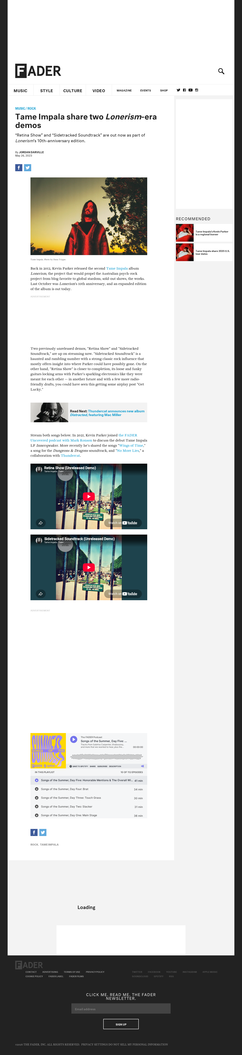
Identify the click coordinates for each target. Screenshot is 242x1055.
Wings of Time (131, 445)
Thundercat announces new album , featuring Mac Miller (107, 412)
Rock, (34, 844)
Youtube (171, 971)
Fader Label (56, 976)
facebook (184, 90)
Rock (31, 107)
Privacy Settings (94, 1044)
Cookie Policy (34, 976)
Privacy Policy (95, 971)
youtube (190, 90)
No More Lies (128, 451)
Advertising (50, 971)
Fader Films (76, 976)
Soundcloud (140, 976)
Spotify (158, 976)
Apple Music (210, 971)
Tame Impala (117, 268)
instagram (196, 90)
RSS (171, 976)
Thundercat (70, 456)
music (20, 107)
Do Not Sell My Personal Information (138, 1044)
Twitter (178, 90)
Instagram (190, 971)
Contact (31, 971)
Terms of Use (72, 971)
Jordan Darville (31, 152)
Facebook (154, 971)
